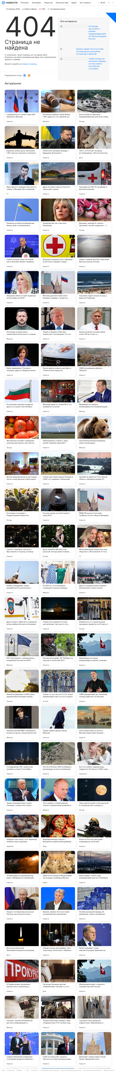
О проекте (34, 1070)
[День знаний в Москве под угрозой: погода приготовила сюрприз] (58, 542)
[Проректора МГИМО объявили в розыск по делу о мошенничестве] (22, 723)
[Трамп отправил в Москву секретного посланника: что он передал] (58, 324)
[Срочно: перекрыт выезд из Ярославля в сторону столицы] (22, 542)
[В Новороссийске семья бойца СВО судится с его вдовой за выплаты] (58, 107)
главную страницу (29, 64)
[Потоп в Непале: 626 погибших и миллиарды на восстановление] (58, 759)
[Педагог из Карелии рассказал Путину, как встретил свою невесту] (22, 904)
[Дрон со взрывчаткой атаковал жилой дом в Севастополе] (94, 578)
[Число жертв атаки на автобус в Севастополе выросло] (58, 360)
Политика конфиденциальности (71, 1070)
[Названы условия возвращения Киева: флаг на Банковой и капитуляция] (22, 216)
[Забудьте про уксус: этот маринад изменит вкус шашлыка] (22, 832)
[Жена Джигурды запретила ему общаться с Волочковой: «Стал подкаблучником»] (94, 542)
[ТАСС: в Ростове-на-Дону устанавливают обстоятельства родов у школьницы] (94, 143)
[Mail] (3, 2)
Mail (3, 1070)
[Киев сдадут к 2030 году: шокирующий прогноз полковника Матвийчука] (94, 868)
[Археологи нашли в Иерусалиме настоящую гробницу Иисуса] (58, 868)
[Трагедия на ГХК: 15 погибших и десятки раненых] (94, 179)
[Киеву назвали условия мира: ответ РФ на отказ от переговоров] (94, 324)
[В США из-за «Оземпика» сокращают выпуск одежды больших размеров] (58, 578)
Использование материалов (92, 1070)
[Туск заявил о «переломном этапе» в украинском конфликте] (58, 795)
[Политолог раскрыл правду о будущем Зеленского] (58, 143)
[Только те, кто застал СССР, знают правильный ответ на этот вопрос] (58, 687)
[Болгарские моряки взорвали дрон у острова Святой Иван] (22, 397)
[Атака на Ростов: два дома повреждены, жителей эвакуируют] (94, 832)
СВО (43, 9)
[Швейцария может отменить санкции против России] (94, 977)
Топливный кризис (57, 9)
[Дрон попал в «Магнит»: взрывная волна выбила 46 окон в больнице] (22, 614)
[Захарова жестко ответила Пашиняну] (58, 216)
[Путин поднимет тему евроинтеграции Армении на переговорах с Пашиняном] (94, 940)
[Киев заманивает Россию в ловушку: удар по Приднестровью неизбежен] (22, 360)
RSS (27, 1070)
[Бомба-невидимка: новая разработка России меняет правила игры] (22, 578)
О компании (10, 1070)
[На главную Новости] (11, 2)
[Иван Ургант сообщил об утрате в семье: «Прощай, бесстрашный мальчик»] (22, 179)
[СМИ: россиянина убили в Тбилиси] (94, 360)
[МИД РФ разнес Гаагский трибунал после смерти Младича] (94, 505)
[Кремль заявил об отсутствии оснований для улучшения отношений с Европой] (58, 904)
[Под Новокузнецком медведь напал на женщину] (94, 433)
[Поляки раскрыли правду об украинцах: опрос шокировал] (94, 904)
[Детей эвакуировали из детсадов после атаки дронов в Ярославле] (22, 469)
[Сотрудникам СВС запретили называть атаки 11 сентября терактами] (22, 759)
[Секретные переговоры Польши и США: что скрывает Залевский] (58, 469)
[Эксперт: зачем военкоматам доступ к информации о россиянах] (22, 1013)
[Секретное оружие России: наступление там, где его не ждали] (58, 614)
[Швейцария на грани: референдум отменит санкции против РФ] (94, 650)
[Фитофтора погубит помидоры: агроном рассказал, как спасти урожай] (22, 433)
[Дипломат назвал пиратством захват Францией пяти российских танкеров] (94, 1049)
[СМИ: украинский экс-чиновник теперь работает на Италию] (94, 687)
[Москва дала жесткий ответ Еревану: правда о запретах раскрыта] (58, 288)
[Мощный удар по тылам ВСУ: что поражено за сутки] (58, 397)
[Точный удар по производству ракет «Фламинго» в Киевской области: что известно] (22, 868)
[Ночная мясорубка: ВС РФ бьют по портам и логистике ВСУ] (58, 650)
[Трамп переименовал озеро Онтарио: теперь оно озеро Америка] (22, 795)
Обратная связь (109, 1070)
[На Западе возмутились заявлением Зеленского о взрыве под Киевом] (22, 324)
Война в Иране (31, 9)
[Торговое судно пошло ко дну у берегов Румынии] (94, 288)
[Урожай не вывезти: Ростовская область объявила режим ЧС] (94, 469)
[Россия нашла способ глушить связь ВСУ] (58, 505)
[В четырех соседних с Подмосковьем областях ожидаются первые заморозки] (22, 505)
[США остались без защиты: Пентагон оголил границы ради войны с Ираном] (58, 1049)
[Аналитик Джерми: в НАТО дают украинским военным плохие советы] (22, 687)
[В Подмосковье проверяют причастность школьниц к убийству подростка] (22, 977)
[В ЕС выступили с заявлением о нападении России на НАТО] (22, 650)
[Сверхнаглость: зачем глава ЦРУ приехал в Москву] (22, 107)
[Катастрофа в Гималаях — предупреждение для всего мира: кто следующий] (94, 107)
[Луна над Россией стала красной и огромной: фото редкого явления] (94, 795)
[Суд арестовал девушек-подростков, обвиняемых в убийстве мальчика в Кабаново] (94, 1013)
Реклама (19, 1070)
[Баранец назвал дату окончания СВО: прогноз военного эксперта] (22, 143)
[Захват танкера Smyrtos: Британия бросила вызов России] (94, 252)
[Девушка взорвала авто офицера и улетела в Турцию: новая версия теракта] (58, 252)
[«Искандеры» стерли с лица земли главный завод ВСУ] (58, 433)
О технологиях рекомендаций (49, 1070)
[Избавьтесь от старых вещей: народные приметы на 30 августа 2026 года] (94, 614)
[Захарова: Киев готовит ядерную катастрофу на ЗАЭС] (22, 288)
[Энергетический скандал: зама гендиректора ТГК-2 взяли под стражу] (58, 1013)
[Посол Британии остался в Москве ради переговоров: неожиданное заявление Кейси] (94, 723)
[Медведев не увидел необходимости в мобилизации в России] (94, 397)
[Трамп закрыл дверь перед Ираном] (58, 723)
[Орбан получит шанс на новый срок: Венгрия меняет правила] (22, 252)
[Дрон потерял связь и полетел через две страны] (58, 179)
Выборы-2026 (14, 9)
